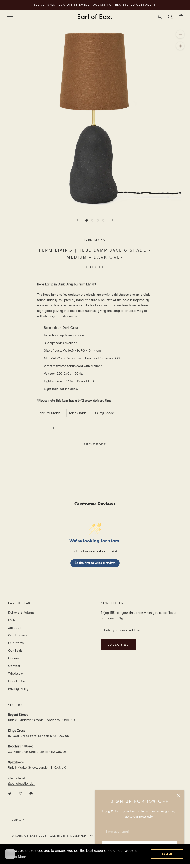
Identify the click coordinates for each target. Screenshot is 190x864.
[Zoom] (180, 34)
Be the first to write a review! (95, 563)
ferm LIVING (95, 239)
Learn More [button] (16, 857)
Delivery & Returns (21, 612)
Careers (13, 658)
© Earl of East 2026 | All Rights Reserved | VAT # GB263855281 (66, 835)
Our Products (17, 635)
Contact (14, 666)
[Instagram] (20, 793)
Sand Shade (77, 413)
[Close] (179, 796)
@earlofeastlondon (21, 783)
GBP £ (16, 819)
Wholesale (15, 673)
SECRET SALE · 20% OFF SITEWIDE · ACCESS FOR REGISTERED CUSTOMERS (95, 4)
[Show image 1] (87, 220)
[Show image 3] (98, 220)
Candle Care (17, 681)
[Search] (170, 16)
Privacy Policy (18, 689)
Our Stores (16, 643)
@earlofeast (16, 778)
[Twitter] (9, 793)
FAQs (11, 620)
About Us (14, 628)
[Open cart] (181, 16)
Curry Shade (104, 413)
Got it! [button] (167, 854)
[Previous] (77, 220)
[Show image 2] (92, 220)
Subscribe (118, 644)
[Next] (112, 220)
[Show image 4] (103, 220)
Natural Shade (50, 413)
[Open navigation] (10, 16)
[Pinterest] (31, 793)
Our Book (15, 650)
